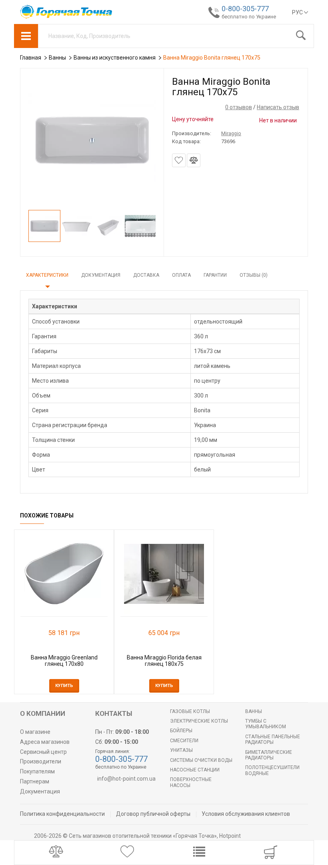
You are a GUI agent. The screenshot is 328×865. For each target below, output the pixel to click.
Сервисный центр (43, 752)
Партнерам (34, 781)
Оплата (181, 275)
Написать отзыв (278, 107)
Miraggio (231, 133)
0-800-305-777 (245, 8)
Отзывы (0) (254, 275)
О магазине (35, 732)
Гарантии (215, 275)
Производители (40, 761)
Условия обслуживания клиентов (246, 814)
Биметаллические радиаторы (268, 755)
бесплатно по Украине (249, 16)
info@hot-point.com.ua (126, 778)
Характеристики (47, 275)
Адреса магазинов (45, 742)
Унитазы (181, 750)
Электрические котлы (199, 721)
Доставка (146, 275)
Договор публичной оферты (153, 814)
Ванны (253, 711)
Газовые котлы (190, 711)
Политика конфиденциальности (62, 814)
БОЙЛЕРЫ (181, 730)
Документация (100, 275)
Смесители (184, 740)
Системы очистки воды (201, 760)
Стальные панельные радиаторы (272, 739)
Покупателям (37, 771)
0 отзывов (238, 107)
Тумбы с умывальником (265, 723)
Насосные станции (195, 770)
